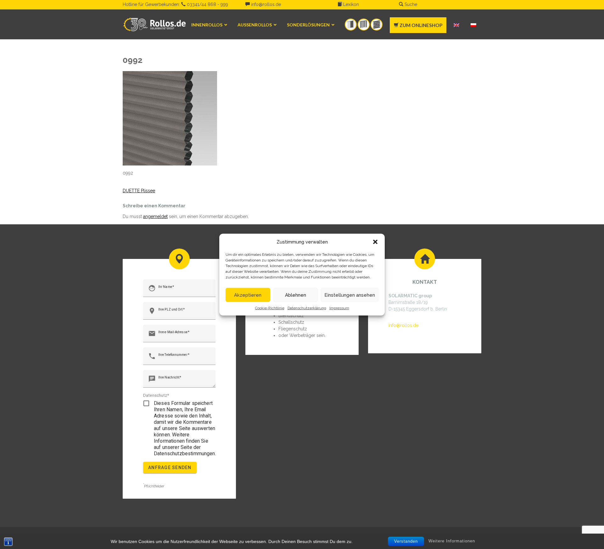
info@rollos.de (265, 4)
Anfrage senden (170, 467)
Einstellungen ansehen (349, 295)
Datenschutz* (156, 395)
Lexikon (350, 4)
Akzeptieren (247, 295)
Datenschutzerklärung (307, 308)
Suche (410, 4)
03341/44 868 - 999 (207, 4)
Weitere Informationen (451, 541)
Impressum (339, 308)
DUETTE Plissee (139, 190)
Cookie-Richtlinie (269, 308)
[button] (375, 242)
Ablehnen (295, 295)
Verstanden (406, 541)
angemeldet (155, 216)
